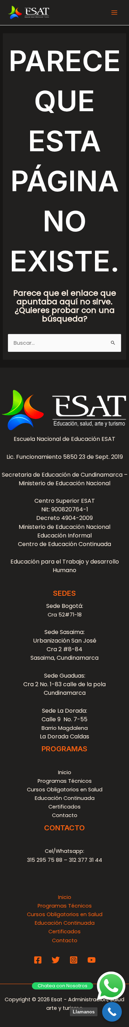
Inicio (64, 772)
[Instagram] (74, 960)
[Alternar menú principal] (114, 12)
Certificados (64, 806)
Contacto (64, 815)
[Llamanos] (112, 1012)
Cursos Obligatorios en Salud (64, 789)
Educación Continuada (65, 798)
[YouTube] (91, 960)
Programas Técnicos (65, 781)
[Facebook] (38, 960)
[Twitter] (56, 960)
